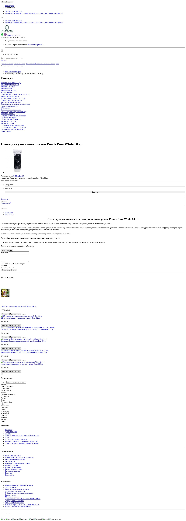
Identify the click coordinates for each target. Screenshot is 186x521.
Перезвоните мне (18, 37)
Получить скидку (11, 465)
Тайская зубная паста (8, 90)
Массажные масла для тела (11, 102)
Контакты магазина (42, 64)
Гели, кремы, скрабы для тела (11, 100)
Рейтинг (4, 266)
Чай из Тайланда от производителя (18, 506)
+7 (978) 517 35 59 (13, 35)
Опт (57, 64)
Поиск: (3, 382)
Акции (22, 64)
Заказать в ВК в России (13, 11)
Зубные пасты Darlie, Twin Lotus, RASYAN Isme (22, 499)
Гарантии (8, 473)
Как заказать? (6, 203)
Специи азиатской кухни (14, 503)
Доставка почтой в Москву (15, 459)
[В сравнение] (6, 201)
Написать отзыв (7, 250)
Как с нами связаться (13, 455)
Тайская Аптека (11, 487)
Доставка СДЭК (11, 432)
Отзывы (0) (9, 214)
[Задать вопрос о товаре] (2, 201)
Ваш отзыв (5, 262)
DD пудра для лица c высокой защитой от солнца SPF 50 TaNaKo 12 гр (27, 329)
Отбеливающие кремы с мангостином (19, 493)
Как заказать (30, 64)
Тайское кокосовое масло (10, 96)
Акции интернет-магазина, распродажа (19, 457)
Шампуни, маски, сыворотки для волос (15, 94)
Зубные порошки (7, 92)
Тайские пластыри (8, 114)
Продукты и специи (8, 117)
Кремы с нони (10, 495)
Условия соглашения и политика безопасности (22, 435)
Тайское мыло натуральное (11, 110)
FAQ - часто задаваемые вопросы (17, 463)
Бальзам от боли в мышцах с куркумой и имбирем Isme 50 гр (23, 341)
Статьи (52, 64)
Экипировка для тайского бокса (12, 129)
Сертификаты (10, 461)
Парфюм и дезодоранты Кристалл (13, 116)
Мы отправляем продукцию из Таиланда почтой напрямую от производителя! (34, 13)
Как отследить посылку (13, 469)
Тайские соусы (6, 88)
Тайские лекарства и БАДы (11, 83)
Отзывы (17, 64)
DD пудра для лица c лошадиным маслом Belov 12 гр (20, 318)
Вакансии (8, 430)
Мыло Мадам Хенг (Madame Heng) (13, 112)
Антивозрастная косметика (15, 491)
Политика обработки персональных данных (21, 441)
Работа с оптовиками (13, 467)
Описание (9, 213)
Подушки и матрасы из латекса (12, 125)
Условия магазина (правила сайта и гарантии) (22, 443)
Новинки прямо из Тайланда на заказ (19, 485)
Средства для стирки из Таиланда (13, 127)
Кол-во (7, 189)
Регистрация (9, 6)
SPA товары (5, 108)
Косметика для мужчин (9, 106)
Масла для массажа (12, 497)
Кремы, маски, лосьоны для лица (13, 98)
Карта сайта (9, 475)
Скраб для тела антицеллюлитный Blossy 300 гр (18, 306)
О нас (7, 437)
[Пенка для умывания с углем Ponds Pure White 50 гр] (17, 172)
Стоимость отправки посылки (16, 439)
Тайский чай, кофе (8, 87)
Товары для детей (7, 123)
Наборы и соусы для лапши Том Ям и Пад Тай (22, 505)
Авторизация (10, 8)
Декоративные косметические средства (15, 104)
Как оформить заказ (12, 471)
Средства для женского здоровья (17, 489)
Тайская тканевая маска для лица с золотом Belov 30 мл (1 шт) (24, 352)
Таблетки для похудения (10, 85)
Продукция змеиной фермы (11, 119)
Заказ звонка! (16, 41)
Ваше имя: (5, 252)
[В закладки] (4, 201)
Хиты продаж (6, 131)
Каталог (4, 60)
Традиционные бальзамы (14, 501)
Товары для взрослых (9, 121)
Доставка (4, 64)
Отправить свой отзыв (9, 270)
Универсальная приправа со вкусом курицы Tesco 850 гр (22, 364)
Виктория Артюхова (35, 45)
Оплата (10, 64)
